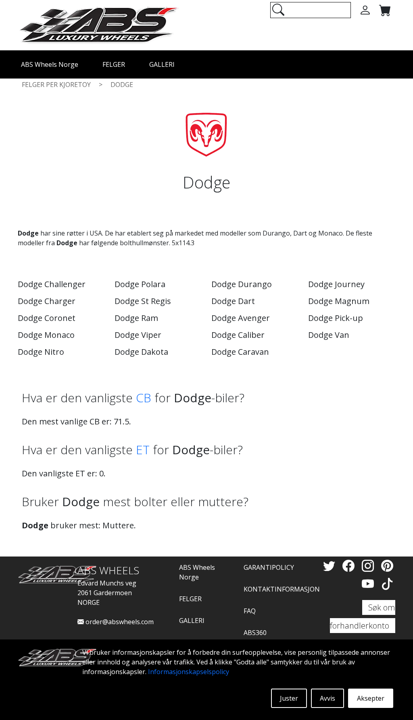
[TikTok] (387, 583)
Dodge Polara (140, 284)
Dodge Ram (136, 317)
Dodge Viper (138, 334)
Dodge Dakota (141, 351)
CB (143, 397)
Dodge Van (328, 334)
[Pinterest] (387, 565)
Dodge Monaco (46, 334)
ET (143, 449)
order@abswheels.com (119, 621)
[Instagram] (369, 565)
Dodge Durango (241, 284)
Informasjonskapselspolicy (188, 671)
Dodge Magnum (338, 301)
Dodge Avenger (240, 317)
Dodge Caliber (238, 334)
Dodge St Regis (143, 301)
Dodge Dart (233, 301)
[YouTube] (369, 583)
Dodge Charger (46, 301)
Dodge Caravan (240, 351)
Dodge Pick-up (335, 317)
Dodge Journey (336, 284)
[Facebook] (350, 565)
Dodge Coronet (46, 317)
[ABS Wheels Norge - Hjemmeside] (98, 24)
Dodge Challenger (52, 284)
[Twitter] (330, 565)
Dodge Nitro (41, 351)
